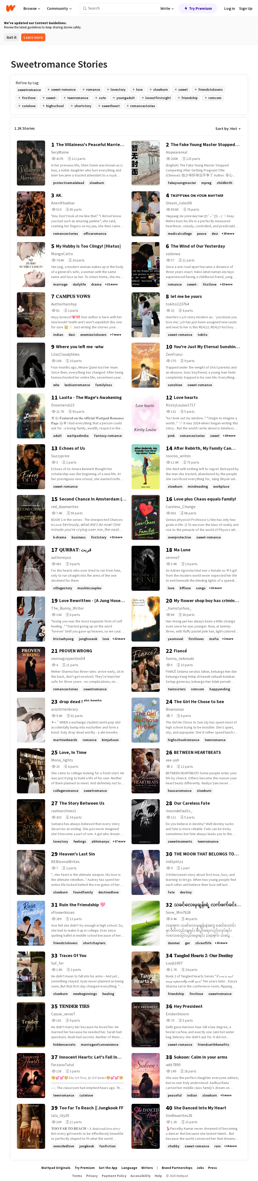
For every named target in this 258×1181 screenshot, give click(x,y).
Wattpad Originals (56, 1168)
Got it (12, 37)
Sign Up (245, 8)
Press (212, 1168)
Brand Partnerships (177, 1168)
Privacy (92, 1176)
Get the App (108, 1168)
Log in (229, 8)
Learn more (33, 37)
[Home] (10, 8)
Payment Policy (114, 1176)
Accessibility (141, 1176)
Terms (77, 1176)
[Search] (85, 8)
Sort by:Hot (226, 128)
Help (158, 1176)
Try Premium (200, 8)
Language (129, 1168)
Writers (147, 1168)
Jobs (200, 1168)
